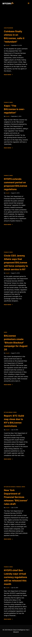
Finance (6, 102)
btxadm (8, 45)
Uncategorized (8, 28)
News (11, 102)
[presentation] (16, 16)
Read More (8, 74)
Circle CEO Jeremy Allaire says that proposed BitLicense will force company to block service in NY (16, 262)
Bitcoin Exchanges (9, 486)
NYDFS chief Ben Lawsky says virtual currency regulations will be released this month (15, 577)
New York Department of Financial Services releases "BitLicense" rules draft (16, 497)
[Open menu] (28, 3)
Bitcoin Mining (8, 412)
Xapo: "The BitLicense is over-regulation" (14, 109)
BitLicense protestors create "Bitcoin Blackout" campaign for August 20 (15, 342)
